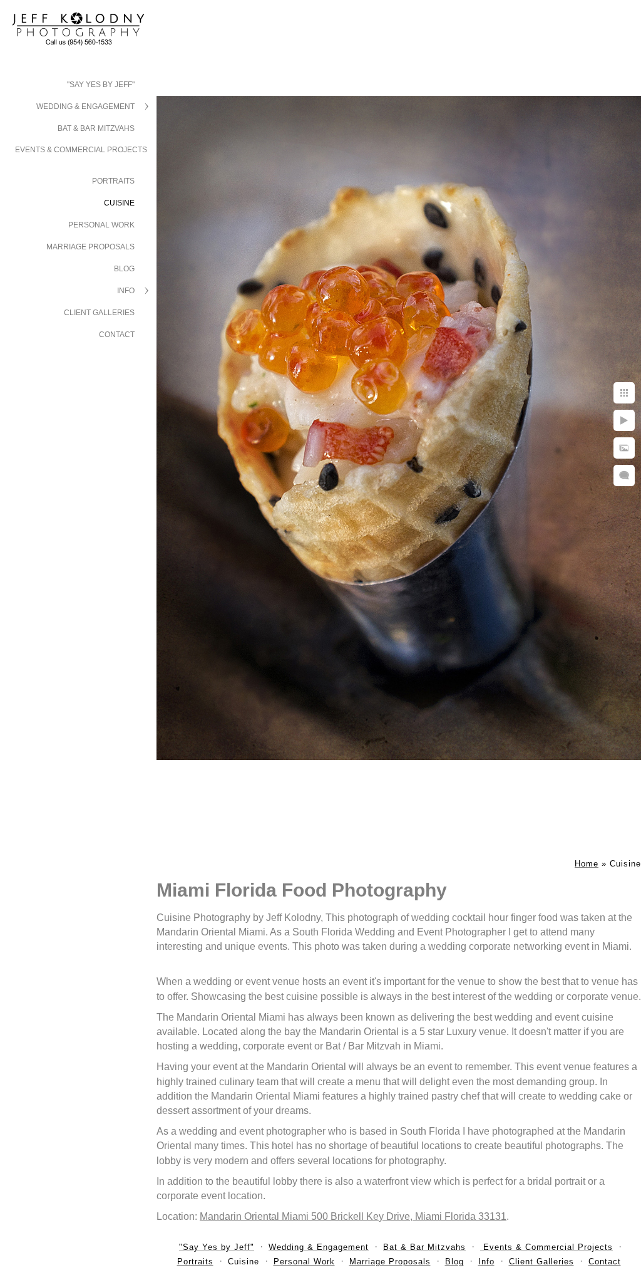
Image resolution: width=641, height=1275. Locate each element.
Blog (124, 268)
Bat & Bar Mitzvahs (96, 128)
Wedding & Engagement (85, 106)
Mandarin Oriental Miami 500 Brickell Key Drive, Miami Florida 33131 (353, 1216)
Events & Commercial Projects (81, 149)
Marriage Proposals (90, 246)
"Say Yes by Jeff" (101, 84)
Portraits (113, 181)
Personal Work (101, 225)
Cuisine (119, 203)
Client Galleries (99, 312)
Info (126, 290)
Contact (117, 334)
